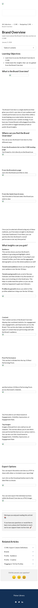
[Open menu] (34, 3)
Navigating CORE (25, 24)
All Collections (6, 24)
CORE (16, 24)
